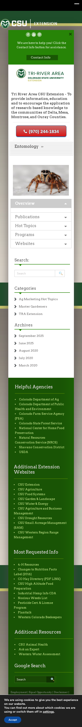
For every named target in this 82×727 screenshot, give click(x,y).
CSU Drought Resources (35, 518)
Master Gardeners (33, 306)
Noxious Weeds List (32, 598)
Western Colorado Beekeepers (40, 617)
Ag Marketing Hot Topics (38, 299)
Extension (46, 23)
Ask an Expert (29, 649)
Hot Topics (25, 225)
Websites (25, 243)
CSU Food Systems (31, 494)
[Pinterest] (39, 34)
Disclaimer (61, 692)
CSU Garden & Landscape (36, 499)
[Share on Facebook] (28, 34)
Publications (27, 217)
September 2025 (31, 336)
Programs (24, 234)
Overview (24, 203)
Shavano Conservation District (41, 447)
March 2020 (28, 365)
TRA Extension (31, 314)
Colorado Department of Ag (39, 399)
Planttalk (24, 612)
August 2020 (28, 350)
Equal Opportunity (40, 692)
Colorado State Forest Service (40, 423)
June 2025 (26, 343)
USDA (23, 452)
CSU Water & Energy (33, 503)
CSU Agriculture (30, 489)
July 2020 (26, 358)
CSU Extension (29, 484)
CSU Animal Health (33, 644)
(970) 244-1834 (44, 131)
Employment (18, 692)
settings (48, 712)
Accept (13, 720)
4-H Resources (28, 564)
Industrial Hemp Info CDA (37, 593)
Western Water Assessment (39, 654)
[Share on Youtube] (33, 34)
